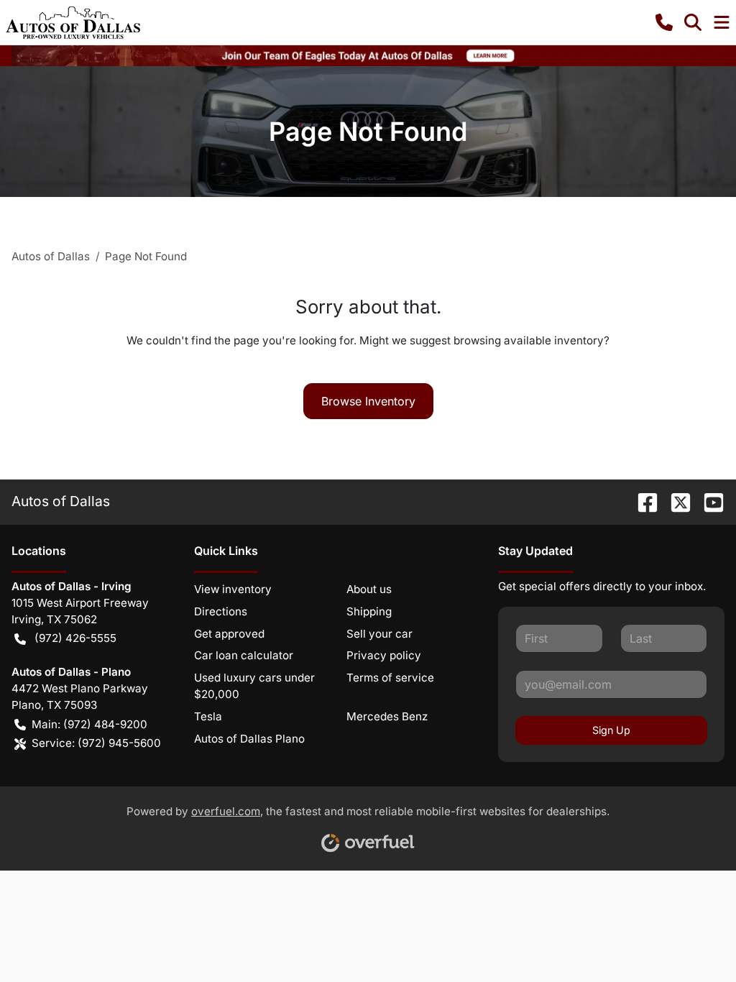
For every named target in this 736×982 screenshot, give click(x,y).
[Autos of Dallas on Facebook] (641, 501)
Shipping (369, 611)
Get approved (229, 634)
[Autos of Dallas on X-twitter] (674, 501)
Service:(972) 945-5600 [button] (96, 743)
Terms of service (390, 677)
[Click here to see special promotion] (368, 54)
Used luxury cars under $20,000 (254, 686)
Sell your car (379, 634)
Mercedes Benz (387, 716)
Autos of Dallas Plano (249, 738)
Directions (220, 611)
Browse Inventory (368, 401)
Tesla (208, 716)
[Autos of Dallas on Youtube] (707, 501)
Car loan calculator (243, 655)
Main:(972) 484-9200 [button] (89, 724)
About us (369, 589)
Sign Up (611, 730)
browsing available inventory (529, 340)
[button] (664, 22)
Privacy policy (383, 655)
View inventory (233, 589)
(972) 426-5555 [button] (75, 638)
